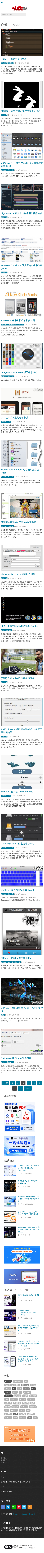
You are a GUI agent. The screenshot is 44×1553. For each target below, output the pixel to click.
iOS (9, 324)
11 (34, 962)
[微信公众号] (14, 1507)
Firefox (33, 1385)
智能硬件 (15, 1407)
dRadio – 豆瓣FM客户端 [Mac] (16, 958)
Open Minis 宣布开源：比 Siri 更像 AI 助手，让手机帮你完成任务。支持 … (28, 1359)
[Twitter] (24, 1507)
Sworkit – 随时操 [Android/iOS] (17, 791)
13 (21, 272)
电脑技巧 (14, 1410)
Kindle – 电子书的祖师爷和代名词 (18, 320)
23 (21, 682)
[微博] (19, 1507)
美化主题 (10, 170)
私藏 (28, 1410)
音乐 (35, 1418)
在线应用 (4, 63)
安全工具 (31, 1399)
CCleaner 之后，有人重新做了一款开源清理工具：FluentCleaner (28, 1168)
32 (24, 796)
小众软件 (15, 1545)
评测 (15, 1418)
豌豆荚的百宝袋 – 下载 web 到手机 (18, 522)
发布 (2, 1477)
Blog (18, 1385)
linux (2, 630)
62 (25, 630)
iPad (19, 1389)
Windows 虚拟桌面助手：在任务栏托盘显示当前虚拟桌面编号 (28, 1198)
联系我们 (4, 1460)
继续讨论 (4, 1462)
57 (37, 324)
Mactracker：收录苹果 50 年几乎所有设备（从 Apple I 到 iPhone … (29, 1229)
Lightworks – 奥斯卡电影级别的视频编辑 (21, 213)
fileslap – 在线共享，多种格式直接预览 (20, 111)
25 (21, 217)
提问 (2, 1487)
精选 (15, 1414)
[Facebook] (3, 1507)
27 (24, 421)
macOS (3, 170)
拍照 (32, 1403)
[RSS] (30, 1507)
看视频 (21, 1410)
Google (7, 1389)
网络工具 (17, 962)
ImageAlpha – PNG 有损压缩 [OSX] (19, 372)
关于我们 (4, 1458)
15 (27, 477)
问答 (29, 1418)
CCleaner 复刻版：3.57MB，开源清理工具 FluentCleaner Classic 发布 (29, 1343)
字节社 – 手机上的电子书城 (14, 417)
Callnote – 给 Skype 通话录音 (16, 1058)
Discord (32, 1514)
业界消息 (17, 1396)
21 (28, 63)
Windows (8, 1396)
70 (21, 736)
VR (21, 1392)
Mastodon (16, 1514)
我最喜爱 (17, 1403)
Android (4, 324)
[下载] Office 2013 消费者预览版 (17, 678)
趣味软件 (8, 630)
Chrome (25, 1385)
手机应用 (26, 1403)
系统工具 (10, 847)
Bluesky (24, 1514)
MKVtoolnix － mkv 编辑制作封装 (18, 574)
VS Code (27, 1392)
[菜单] (2, 3)
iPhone (26, 1389)
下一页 (27, 1088)
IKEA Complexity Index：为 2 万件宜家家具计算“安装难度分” (28, 1328)
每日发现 (33, 1407)
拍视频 (7, 1407)
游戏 (2, 1015)
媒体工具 (4, 217)
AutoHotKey (9, 1385)
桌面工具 (24, 1407)
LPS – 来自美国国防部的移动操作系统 (20, 626)
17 (21, 578)
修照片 (25, 1396)
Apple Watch (17, 1381)
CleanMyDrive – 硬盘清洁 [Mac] (17, 843)
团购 (6, 1399)
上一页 (5, 1083)
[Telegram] (8, 1507)
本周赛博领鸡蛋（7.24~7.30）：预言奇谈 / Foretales (27, 1312)
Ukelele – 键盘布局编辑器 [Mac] (17, 890)
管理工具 (11, 526)
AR (26, 1381)
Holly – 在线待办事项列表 (14, 59)
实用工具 (11, 63)
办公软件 (4, 682)
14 (21, 115)
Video (15, 1392)
